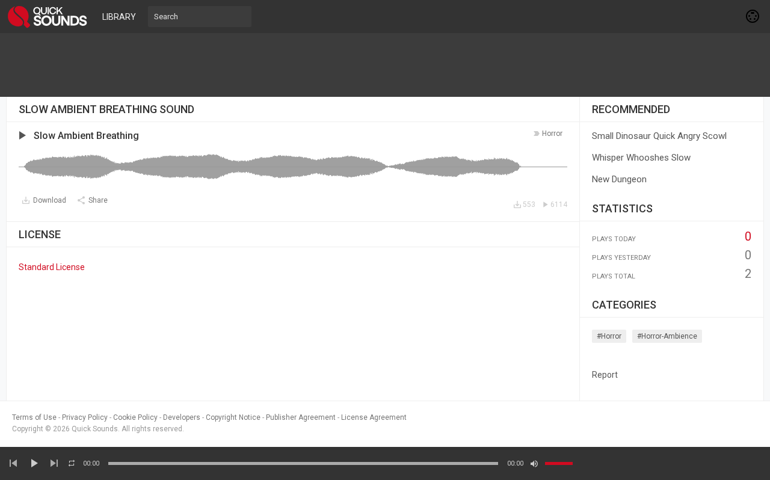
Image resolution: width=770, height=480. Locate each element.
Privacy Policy (85, 417)
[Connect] (753, 16)
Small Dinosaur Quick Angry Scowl (659, 136)
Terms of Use (34, 417)
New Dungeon (619, 179)
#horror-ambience (667, 336)
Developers (181, 417)
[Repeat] (71, 463)
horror (552, 133)
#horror (609, 336)
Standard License (52, 267)
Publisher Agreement (301, 417)
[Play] (33, 463)
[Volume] (559, 463)
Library (119, 17)
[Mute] (534, 464)
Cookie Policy (135, 417)
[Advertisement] (385, 65)
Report (605, 375)
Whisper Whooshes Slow (641, 157)
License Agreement (374, 417)
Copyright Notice (233, 417)
